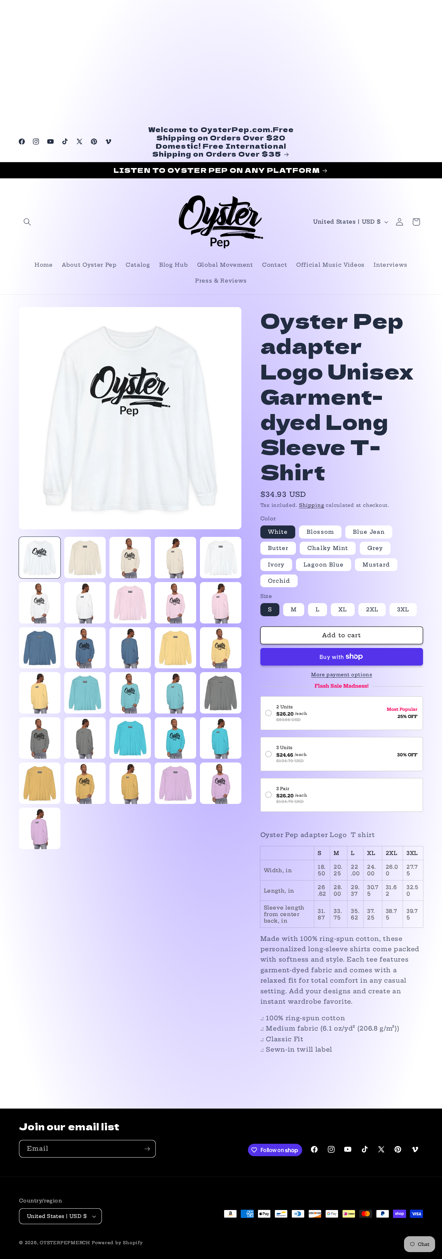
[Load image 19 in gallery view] (220, 602)
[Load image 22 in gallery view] (130, 648)
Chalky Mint (327, 548)
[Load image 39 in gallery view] (220, 783)
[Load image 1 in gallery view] (39, 557)
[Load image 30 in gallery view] (39, 738)
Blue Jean (369, 532)
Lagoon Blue (324, 564)
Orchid (279, 581)
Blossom (320, 532)
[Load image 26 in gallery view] (85, 693)
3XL (403, 609)
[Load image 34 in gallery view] (220, 738)
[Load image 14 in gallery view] (220, 557)
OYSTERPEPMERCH (65, 1242)
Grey (375, 548)
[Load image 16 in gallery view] (85, 602)
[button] (27, 222)
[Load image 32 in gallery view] (130, 738)
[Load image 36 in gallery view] (85, 783)
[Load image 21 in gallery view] (85, 648)
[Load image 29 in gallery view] (220, 693)
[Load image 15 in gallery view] (39, 602)
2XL (372, 609)
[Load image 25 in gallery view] (39, 693)
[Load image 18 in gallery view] (175, 602)
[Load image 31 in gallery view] (85, 738)
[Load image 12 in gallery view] (130, 557)
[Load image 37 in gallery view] (130, 783)
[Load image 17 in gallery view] (130, 602)
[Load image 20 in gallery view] (39, 648)
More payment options (341, 674)
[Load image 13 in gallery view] (175, 557)
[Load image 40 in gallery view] (39, 828)
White (278, 532)
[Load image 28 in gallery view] (175, 693)
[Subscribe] (147, 1149)
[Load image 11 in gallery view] (85, 557)
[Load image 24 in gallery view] (220, 648)
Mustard (376, 564)
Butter (278, 548)
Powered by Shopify (117, 1242)
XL (342, 609)
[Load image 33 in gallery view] (175, 738)
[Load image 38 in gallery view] (175, 783)
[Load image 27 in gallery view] (130, 693)
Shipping (311, 505)
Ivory (276, 564)
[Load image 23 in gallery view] (175, 648)
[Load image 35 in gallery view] (39, 783)
